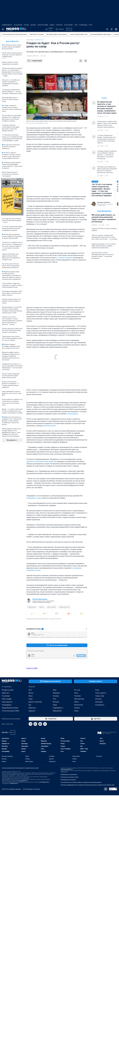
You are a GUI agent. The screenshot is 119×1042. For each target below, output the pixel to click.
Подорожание (32, 607)
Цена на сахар (51, 607)
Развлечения (78, 705)
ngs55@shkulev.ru (22, 780)
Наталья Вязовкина (39, 599)
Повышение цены (64, 607)
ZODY (76, 25)
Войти (33, 656)
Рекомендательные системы (68, 779)
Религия (77, 708)
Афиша (52, 25)
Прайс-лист (5, 693)
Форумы (33, 25)
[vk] (35, 724)
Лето (54, 699)
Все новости (12, 41)
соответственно (72, 414)
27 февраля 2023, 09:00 (32, 56)
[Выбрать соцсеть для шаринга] (85, 61)
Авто (30, 690)
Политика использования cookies (69, 777)
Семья (76, 711)
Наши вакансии (7, 702)
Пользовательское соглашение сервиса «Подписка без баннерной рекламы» (81, 782)
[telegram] (30, 724)
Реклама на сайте (7, 690)
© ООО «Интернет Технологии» (31, 789)
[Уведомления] (111, 29)
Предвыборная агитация (10, 708)
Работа (76, 702)
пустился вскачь (49, 426)
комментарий (36, 61)
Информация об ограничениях (69, 774)
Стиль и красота (100, 693)
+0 (80, 641)
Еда (30, 705)
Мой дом (56, 702)
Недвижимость (7, 25)
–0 (85, 641)
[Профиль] (116, 29)
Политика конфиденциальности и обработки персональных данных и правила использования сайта (87, 785)
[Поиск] (107, 29)
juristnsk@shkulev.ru (44, 782)
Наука (55, 705)
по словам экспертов (64, 258)
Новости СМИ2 (32, 668)
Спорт (97, 690)
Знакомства (18, 25)
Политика (77, 696)
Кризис (42, 607)
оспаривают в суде (33, 498)
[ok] (45, 724)
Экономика (99, 702)
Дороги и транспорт (35, 702)
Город (30, 699)
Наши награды (7, 699)
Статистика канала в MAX (10, 711)
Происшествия (79, 699)
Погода (26, 25)
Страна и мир (99, 696)
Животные (32, 708)
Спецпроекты (99, 705)
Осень (76, 693)
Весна (31, 696)
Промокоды (83, 25)
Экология (98, 699)
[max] (40, 724)
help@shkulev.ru (14, 783)
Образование (57, 711)
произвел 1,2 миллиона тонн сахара (39, 461)
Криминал (56, 693)
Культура (56, 696)
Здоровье (32, 711)
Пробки (60, 29)
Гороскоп (59, 25)
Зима (54, 690)
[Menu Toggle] (3, 29)
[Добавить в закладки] (81, 61)
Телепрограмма (42, 25)
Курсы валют (68, 25)
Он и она (77, 690)
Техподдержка (6, 705)
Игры (90, 25)
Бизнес (31, 693)
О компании (6, 696)
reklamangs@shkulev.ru (67, 769)
